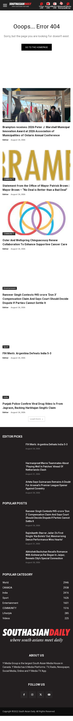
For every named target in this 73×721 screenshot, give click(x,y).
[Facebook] (24, 694)
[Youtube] (49, 694)
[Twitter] (40, 694)
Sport (6, 347)
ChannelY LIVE (48, 7)
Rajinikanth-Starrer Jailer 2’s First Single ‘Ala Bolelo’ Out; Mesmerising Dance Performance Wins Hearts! (46, 536)
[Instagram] (32, 694)
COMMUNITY (9, 120)
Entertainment (10, 288)
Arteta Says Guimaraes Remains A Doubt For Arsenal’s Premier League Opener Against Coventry (48, 485)
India (6, 397)
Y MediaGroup (68, 7)
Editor (5, 139)
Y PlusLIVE (41, 7)
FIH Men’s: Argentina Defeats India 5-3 (27, 353)
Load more (35, 418)
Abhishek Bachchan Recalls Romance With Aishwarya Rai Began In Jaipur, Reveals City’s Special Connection (46, 555)
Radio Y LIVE (55, 7)
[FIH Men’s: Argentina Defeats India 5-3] (36, 331)
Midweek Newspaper (61, 7)
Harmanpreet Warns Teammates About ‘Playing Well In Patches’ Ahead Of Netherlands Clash (47, 466)
